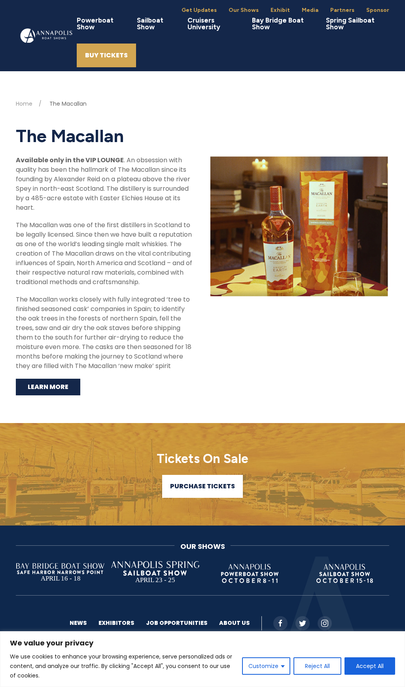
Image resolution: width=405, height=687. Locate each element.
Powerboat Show (95, 23)
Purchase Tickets (202, 486)
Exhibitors (116, 623)
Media (310, 10)
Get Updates (199, 10)
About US (234, 623)
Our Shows (244, 10)
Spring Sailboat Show (350, 23)
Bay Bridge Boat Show (278, 23)
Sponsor (377, 10)
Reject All (317, 666)
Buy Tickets (106, 55)
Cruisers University (203, 23)
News (78, 623)
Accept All (370, 666)
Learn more (48, 386)
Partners (342, 10)
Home (24, 104)
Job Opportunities (176, 623)
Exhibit (280, 10)
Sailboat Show (150, 23)
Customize (263, 666)
